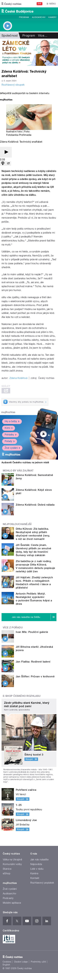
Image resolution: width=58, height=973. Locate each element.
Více (42, 35)
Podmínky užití (38, 961)
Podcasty (8, 898)
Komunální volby (12, 864)
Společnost (10, 35)
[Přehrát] (6, 152)
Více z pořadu (13, 627)
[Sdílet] (8, 163)
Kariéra (34, 873)
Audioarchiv (38, 17)
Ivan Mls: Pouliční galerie (32, 631)
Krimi (7, 427)
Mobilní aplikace (12, 902)
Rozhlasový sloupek (13, 84)
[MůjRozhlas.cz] (6, 100)
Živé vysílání (11, 447)
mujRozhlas (8, 412)
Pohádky (9, 434)
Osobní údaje (21, 961)
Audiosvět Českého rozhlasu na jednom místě (25, 462)
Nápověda (36, 864)
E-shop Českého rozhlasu (22, 695)
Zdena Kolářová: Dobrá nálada (35, 504)
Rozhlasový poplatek (42, 882)
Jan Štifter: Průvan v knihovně (35, 676)
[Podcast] (3, 163)
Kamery (52, 17)
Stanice (7, 868)
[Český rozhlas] (11, 3)
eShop (6, 873)
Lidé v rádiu (37, 868)
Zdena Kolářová (18, 378)
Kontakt (34, 878)
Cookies (7, 961)
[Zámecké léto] (29, 52)
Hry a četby (11, 421)
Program (24, 17)
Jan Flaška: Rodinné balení (33, 661)
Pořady (8, 441)
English (6, 964)
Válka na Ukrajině (12, 859)
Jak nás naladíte (39, 859)
